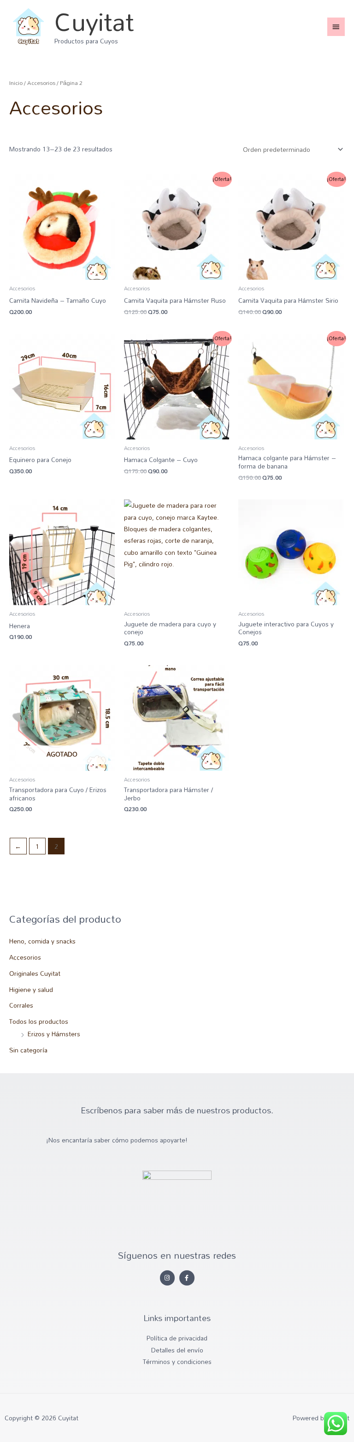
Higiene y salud (31, 989)
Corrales (21, 1005)
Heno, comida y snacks (42, 941)
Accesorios (25, 957)
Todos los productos (38, 1021)
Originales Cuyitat (34, 973)
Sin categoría (28, 1050)
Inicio (16, 83)
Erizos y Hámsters (54, 1033)
